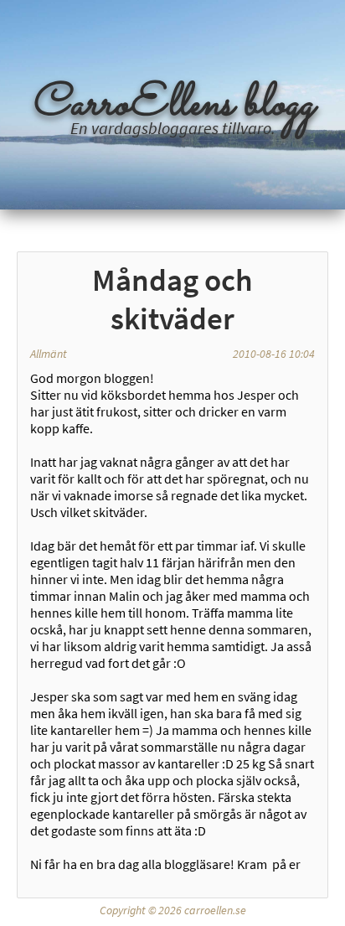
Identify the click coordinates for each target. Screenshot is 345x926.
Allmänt (48, 353)
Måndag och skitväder (172, 299)
